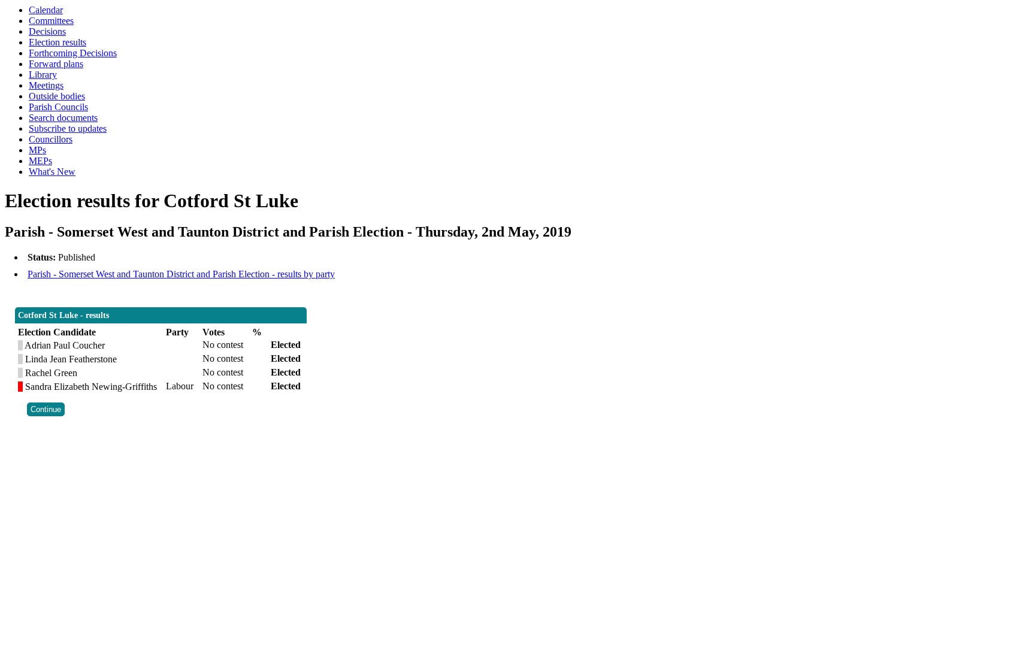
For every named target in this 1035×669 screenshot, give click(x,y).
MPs (37, 150)
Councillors (50, 139)
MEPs (40, 161)
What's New (52, 172)
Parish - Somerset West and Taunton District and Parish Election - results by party (181, 274)
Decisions (47, 31)
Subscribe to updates (68, 128)
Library (43, 74)
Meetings (46, 85)
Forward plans (56, 64)
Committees (51, 21)
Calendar (46, 10)
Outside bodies (57, 96)
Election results (57, 42)
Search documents (63, 118)
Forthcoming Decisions (73, 53)
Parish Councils (58, 107)
